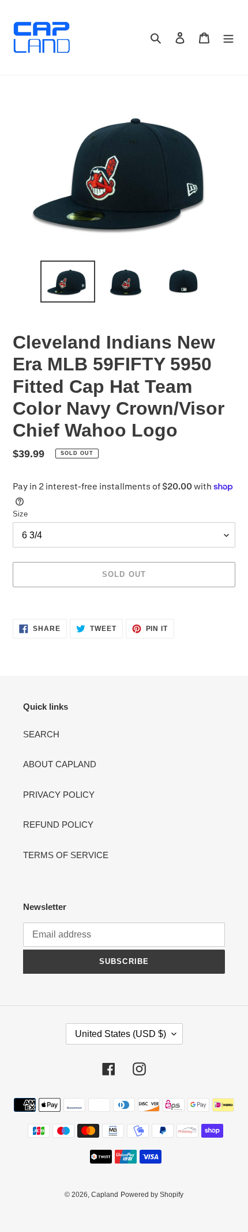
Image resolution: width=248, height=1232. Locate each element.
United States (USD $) (120, 1034)
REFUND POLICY (58, 824)
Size (20, 514)
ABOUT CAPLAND (59, 764)
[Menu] (228, 37)
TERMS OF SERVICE (65, 855)
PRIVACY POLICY (59, 794)
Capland (104, 1195)
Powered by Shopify (152, 1195)
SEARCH (41, 734)
